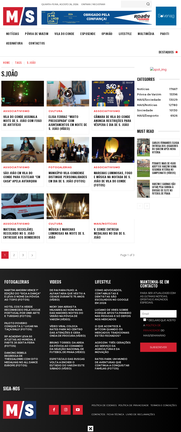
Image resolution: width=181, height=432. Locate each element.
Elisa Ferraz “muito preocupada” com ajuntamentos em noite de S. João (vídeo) (68, 122)
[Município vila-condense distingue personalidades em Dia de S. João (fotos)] (68, 150)
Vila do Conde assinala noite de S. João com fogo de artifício (22, 120)
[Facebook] (54, 410)
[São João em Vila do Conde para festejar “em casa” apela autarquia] (22, 150)
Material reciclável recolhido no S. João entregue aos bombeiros (21, 233)
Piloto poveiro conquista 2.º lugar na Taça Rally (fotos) (21, 326)
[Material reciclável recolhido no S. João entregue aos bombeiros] (22, 206)
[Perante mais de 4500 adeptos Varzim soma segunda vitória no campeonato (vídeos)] (143, 168)
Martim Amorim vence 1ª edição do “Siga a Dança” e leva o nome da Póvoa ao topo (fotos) (22, 295)
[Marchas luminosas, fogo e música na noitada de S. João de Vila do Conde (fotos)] (113, 150)
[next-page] (32, 255)
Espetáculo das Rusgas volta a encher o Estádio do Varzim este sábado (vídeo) (67, 363)
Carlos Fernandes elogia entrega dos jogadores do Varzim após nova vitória (165, 147)
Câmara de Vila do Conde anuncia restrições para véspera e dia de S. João (112, 120)
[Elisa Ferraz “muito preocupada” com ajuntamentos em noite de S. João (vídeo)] (68, 93)
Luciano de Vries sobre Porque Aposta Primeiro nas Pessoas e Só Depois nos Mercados (113, 314)
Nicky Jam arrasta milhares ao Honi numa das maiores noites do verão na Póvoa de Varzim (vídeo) (66, 313)
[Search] (148, 4)
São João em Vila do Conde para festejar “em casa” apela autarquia (21, 176)
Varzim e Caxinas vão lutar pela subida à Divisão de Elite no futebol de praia (163, 188)
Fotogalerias (60, 167)
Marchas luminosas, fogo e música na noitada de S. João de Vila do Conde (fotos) (113, 178)
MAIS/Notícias (105, 224)
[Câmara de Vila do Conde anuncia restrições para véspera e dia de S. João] (113, 93)
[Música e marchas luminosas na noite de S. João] (68, 206)
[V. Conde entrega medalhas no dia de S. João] (113, 206)
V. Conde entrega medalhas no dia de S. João (110, 233)
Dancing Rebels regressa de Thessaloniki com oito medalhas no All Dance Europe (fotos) (21, 359)
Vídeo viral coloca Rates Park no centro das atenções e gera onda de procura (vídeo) (68, 331)
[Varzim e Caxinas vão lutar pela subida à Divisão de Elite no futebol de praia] (143, 189)
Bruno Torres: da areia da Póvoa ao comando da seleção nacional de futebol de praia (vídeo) (67, 347)
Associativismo (16, 111)
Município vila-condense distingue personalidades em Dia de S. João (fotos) (68, 176)
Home (6, 62)
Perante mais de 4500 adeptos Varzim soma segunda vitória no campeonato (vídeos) (164, 168)
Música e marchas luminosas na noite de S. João (67, 233)
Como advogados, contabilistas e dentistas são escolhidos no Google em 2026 (111, 296)
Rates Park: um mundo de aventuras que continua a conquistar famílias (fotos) (112, 363)
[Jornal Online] (21, 16)
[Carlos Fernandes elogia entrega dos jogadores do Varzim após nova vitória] (143, 147)
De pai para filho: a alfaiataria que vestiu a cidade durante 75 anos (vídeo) (67, 295)
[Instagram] (66, 410)
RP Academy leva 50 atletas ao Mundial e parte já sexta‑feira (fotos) (20, 341)
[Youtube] (78, 410)
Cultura (55, 111)
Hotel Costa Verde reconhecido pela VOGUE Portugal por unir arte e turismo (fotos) (22, 311)
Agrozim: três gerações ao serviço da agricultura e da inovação (113, 347)
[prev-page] (140, 206)
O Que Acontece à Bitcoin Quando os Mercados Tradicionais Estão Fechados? (112, 331)
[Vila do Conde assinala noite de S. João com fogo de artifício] (22, 93)
